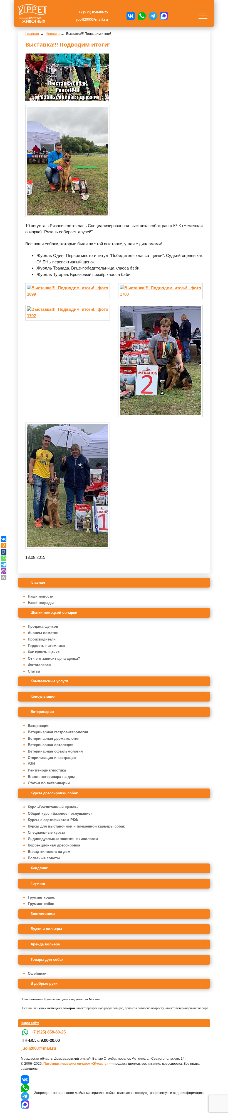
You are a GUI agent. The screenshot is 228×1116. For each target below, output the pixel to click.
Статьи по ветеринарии (49, 783)
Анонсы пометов (43, 633)
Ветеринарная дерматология (54, 738)
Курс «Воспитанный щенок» (53, 807)
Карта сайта (30, 1023)
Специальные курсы (46, 832)
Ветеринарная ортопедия (50, 745)
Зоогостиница (43, 914)
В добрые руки (44, 983)
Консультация (43, 696)
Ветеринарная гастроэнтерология (58, 732)
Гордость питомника (46, 646)
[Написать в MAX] (164, 16)
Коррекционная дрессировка (54, 845)
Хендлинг (39, 868)
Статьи (34, 671)
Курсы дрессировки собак (54, 793)
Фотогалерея (39, 665)
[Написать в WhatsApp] (142, 16)
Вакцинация (38, 726)
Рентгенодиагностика (47, 770)
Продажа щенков (43, 626)
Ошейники (37, 973)
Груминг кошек (41, 897)
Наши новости (40, 596)
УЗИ (31, 764)
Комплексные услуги (49, 681)
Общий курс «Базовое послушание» (60, 813)
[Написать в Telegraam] (153, 16)
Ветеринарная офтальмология (55, 751)
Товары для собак (47, 959)
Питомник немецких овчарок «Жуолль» (75, 1064)
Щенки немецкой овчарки (54, 612)
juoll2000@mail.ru (92, 19)
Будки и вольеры (46, 929)
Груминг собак (41, 904)
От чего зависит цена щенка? (54, 658)
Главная (38, 582)
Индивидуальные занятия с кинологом (63, 839)
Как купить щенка (44, 652)
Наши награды (41, 603)
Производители (42, 639)
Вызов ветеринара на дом (51, 777)
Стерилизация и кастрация (52, 758)
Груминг (38, 883)
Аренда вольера (45, 944)
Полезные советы (44, 858)
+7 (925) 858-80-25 (93, 11)
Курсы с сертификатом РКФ (53, 820)
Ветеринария (42, 712)
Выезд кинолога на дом (49, 852)
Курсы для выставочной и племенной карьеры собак (76, 826)
